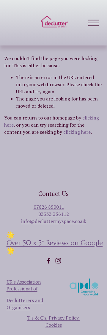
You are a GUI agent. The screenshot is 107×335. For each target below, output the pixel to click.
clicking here (77, 132)
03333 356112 (53, 214)
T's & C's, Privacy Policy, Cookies (53, 321)
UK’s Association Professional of (24, 285)
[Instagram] (58, 261)
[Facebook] (49, 261)
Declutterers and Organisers (25, 304)
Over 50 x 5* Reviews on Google (55, 243)
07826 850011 (49, 207)
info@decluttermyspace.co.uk (53, 221)
